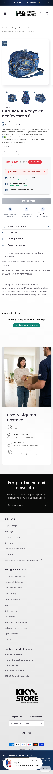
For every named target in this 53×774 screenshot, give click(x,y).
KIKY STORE (29, 749)
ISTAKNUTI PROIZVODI (15, 576)
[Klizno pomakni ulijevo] (2, 98)
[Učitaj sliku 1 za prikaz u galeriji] (12, 97)
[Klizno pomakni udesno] (50, 98)
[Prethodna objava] (4, 2)
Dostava (9, 543)
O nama (9, 554)
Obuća (8, 639)
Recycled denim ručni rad (23, 28)
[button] (5, 13)
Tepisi (8, 605)
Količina (5, 146)
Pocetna (5, 28)
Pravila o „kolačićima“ (15, 549)
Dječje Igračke (11, 634)
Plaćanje (9, 531)
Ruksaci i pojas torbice (16, 628)
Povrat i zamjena (13, 537)
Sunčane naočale (13, 588)
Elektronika (10, 616)
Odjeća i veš (11, 611)
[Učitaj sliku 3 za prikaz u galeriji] (40, 97)
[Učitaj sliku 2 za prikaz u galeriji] (26, 97)
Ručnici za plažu (12, 593)
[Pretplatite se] (45, 505)
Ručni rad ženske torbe (16, 622)
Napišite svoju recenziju (26, 325)
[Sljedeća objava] (48, 2)
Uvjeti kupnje (11, 526)
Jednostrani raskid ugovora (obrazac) (23, 560)
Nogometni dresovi (14, 582)
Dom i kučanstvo (13, 599)
